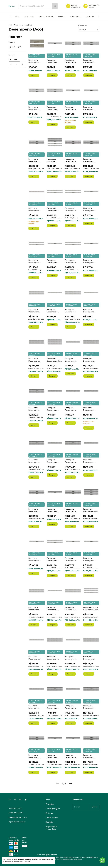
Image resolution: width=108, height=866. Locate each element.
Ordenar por (82, 26)
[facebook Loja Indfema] (15, 799)
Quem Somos (75, 16)
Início (17, 16)
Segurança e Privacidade (51, 827)
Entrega (62, 16)
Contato (90, 16)
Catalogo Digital (45, 16)
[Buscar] (55, 6)
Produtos (28, 16)
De (10, 59)
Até (15, 59)
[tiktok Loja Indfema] (26, 799)
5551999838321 (15, 808)
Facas (16, 25)
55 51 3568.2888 (16, 813)
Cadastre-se (75, 7)
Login (73, 5)
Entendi (27, 862)
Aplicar (22, 64)
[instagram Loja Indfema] (10, 799)
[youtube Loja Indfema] (20, 799)
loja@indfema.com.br (18, 817)
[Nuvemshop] (47, 855)
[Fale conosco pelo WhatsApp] (102, 860)
